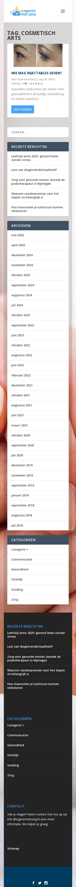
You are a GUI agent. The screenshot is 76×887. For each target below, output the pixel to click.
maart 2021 (19, 425)
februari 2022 (20, 375)
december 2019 (22, 465)
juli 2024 (17, 305)
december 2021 (22, 385)
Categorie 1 (19, 549)
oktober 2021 (20, 395)
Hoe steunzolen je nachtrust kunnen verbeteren (37, 209)
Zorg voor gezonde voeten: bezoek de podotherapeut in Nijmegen (38, 181)
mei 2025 (17, 235)
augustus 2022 (21, 355)
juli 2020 (17, 455)
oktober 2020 (20, 435)
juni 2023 (17, 335)
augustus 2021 (21, 405)
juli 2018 (17, 525)
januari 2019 (20, 495)
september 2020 (22, 445)
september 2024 (22, 285)
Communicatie (21, 559)
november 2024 (22, 265)
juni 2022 (17, 365)
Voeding (17, 589)
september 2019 (22, 485)
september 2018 (22, 505)
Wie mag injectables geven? (36, 73)
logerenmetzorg (27, 79)
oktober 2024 (20, 275)
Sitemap (13, 848)
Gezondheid (19, 569)
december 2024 (22, 255)
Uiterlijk (15, 83)
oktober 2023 (20, 315)
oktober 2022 (20, 345)
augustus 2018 (21, 515)
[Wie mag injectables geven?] (38, 55)
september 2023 (22, 325)
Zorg (14, 599)
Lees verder (23, 109)
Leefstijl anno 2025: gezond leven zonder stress (34, 158)
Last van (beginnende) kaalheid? (34, 170)
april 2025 (18, 245)
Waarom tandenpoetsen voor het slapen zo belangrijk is (35, 195)
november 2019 (22, 475)
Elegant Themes (42, 872)
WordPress (47, 877)
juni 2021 (17, 415)
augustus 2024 (21, 295)
